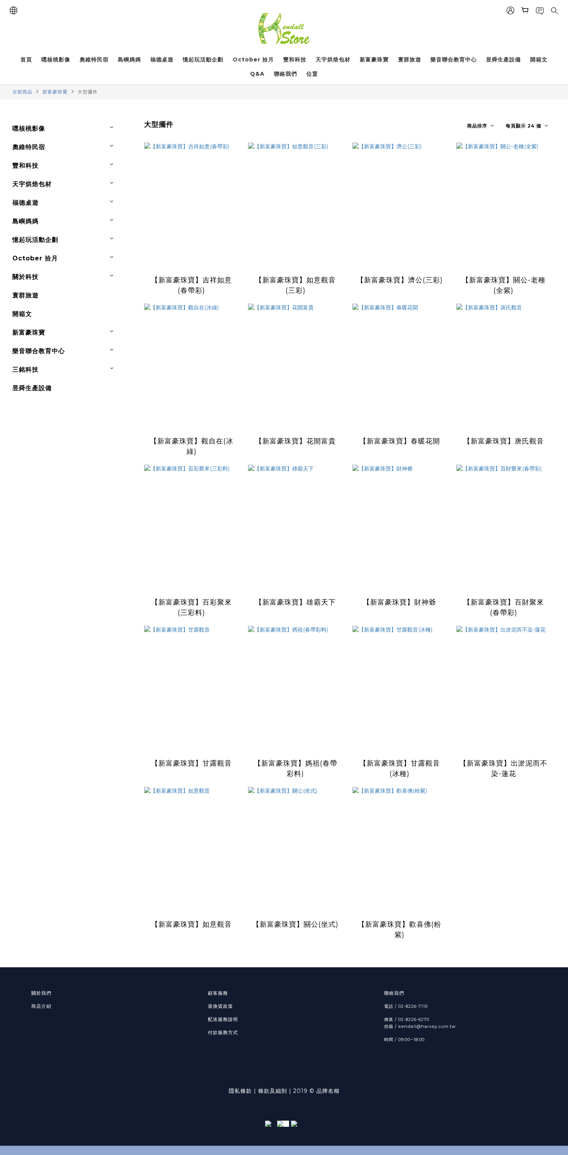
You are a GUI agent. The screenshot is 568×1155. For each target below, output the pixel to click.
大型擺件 (88, 92)
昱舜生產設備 (503, 59)
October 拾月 (253, 59)
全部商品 (22, 92)
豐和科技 (294, 59)
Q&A (257, 73)
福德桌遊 (161, 59)
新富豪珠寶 (374, 59)
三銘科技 (25, 369)
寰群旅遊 (409, 59)
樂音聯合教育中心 (453, 59)
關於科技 (25, 276)
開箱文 (539, 59)
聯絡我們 (285, 73)
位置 (312, 73)
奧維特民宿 (94, 59)
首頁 (26, 59)
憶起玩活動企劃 (203, 59)
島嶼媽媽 (129, 59)
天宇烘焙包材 (333, 59)
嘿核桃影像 (55, 59)
